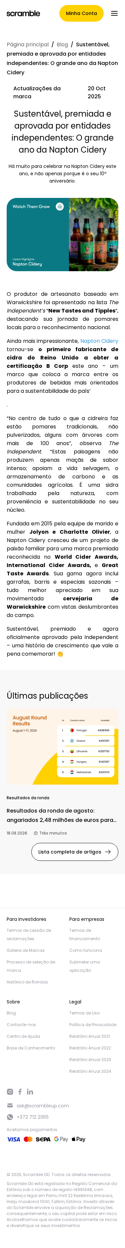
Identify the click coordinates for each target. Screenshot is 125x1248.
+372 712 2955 (33, 1117)
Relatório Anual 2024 (90, 1071)
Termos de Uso (84, 1013)
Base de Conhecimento (31, 1048)
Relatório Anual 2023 (90, 1059)
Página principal (28, 44)
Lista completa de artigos (69, 852)
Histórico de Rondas (27, 982)
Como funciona (85, 950)
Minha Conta (81, 13)
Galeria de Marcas (26, 950)
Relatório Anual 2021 (89, 1036)
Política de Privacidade (92, 1024)
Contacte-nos (21, 1024)
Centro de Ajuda (23, 1036)
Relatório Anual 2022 (90, 1048)
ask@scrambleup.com (43, 1105)
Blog (62, 44)
